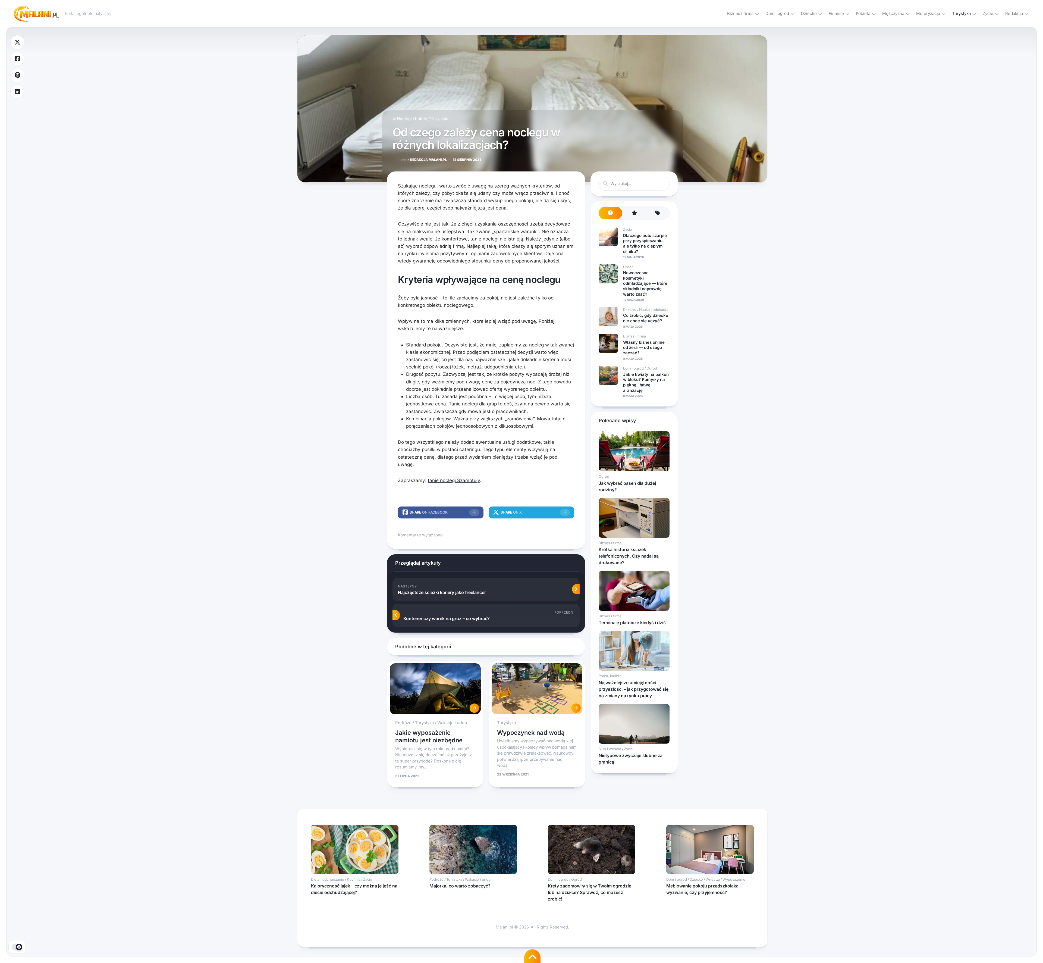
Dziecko (809, 13)
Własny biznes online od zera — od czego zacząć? (644, 347)
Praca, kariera (610, 676)
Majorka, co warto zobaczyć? (460, 886)
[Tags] (658, 213)
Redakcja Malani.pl (424, 160)
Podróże (403, 722)
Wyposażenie (733, 879)
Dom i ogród (777, 13)
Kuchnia (353, 879)
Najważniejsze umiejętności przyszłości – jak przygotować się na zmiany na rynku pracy (633, 689)
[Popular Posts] (634, 213)
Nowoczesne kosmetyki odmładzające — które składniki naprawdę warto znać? (645, 283)
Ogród (651, 368)
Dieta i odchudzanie (327, 879)
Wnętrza (713, 879)
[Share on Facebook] (17, 59)
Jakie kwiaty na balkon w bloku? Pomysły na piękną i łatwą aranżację (646, 382)
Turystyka (961, 13)
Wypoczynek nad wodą (531, 732)
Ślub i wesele (610, 749)
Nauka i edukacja (653, 309)
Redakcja (1014, 13)
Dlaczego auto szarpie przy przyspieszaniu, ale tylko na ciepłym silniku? (645, 243)
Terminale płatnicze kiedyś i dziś (632, 622)
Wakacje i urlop (452, 722)
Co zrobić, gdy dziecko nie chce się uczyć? (645, 318)
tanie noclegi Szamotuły (454, 480)
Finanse (836, 13)
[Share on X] (17, 42)
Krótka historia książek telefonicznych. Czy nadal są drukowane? (629, 556)
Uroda (628, 267)
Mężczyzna (893, 13)
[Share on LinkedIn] (17, 92)
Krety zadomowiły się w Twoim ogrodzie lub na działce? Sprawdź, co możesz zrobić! (589, 892)
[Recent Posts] (610, 213)
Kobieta (863, 13)
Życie (988, 13)
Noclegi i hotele (412, 118)
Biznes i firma (740, 13)
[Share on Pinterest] (17, 75)
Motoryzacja (928, 13)
